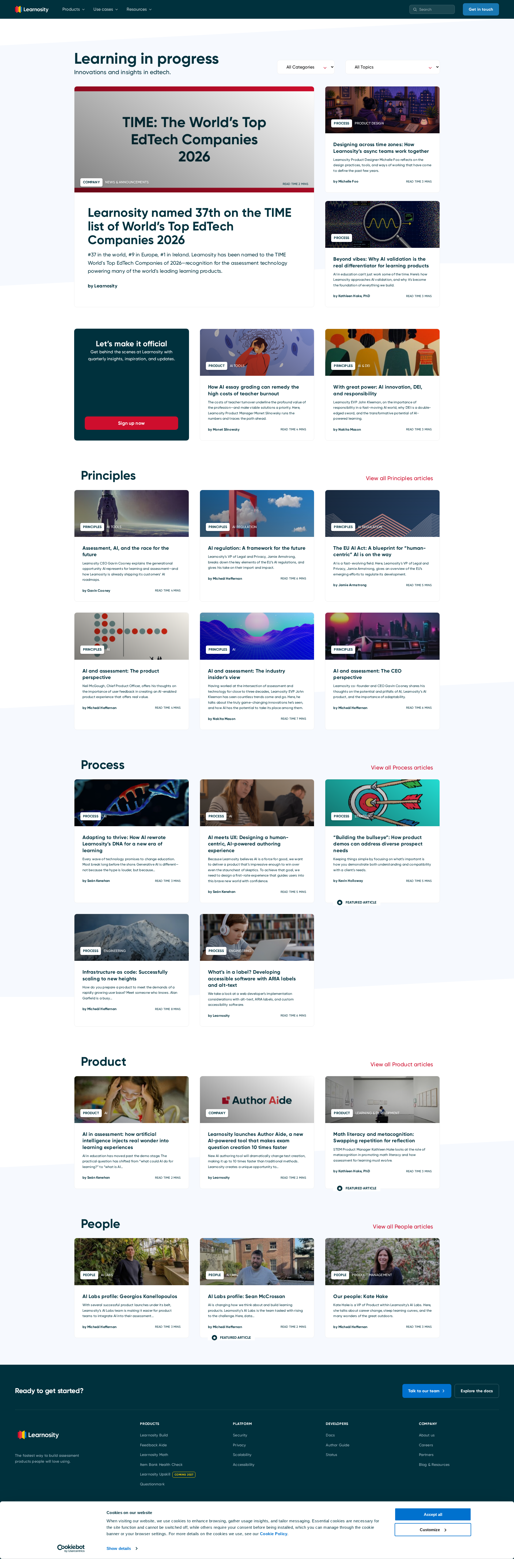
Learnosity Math (154, 1454)
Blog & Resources (434, 1464)
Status (331, 1454)
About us (426, 1435)
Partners (426, 1454)
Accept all (433, 1514)
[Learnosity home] (31, 9)
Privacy (239, 1445)
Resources (137, 9)
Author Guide (337, 1445)
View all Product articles (402, 1064)
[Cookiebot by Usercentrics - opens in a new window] (71, 1549)
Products (71, 9)
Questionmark (152, 1484)
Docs (330, 1435)
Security (240, 1435)
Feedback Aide (153, 1445)
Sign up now (131, 423)
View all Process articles (402, 767)
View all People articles (403, 1226)
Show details (119, 1548)
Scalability (242, 1454)
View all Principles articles (399, 478)
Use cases (103, 9)
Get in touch (481, 9)
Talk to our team (424, 1391)
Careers (426, 1445)
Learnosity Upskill (166, 1474)
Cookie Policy (274, 1533)
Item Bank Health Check (161, 1464)
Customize (430, 1529)
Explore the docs (477, 1391)
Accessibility (243, 1464)
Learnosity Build (154, 1435)
